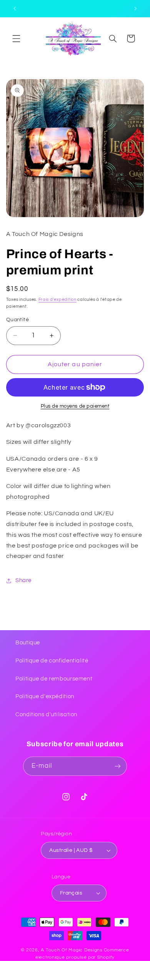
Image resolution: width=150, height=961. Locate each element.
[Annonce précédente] (14, 8)
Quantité (17, 319)
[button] (16, 38)
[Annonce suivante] (135, 8)
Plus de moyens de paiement (75, 406)
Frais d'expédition (57, 299)
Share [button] (23, 580)
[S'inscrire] (118, 766)
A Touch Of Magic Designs (72, 950)
